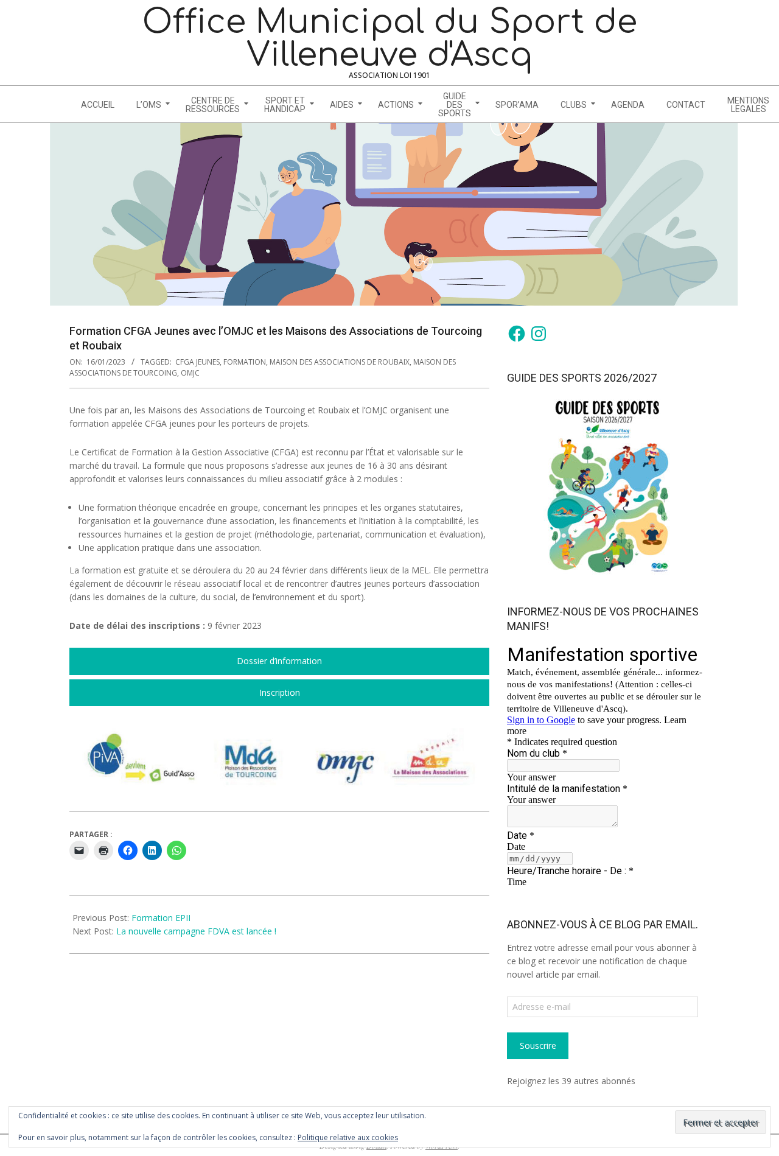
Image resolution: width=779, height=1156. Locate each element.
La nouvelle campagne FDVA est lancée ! (196, 931)
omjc (190, 373)
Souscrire (538, 1045)
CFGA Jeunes (197, 362)
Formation (244, 362)
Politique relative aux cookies (348, 1137)
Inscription (279, 692)
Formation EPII (160, 917)
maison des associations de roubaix (340, 362)
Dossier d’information (279, 661)
